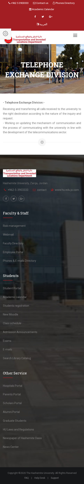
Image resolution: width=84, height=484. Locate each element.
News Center (11, 446)
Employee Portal (13, 252)
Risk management (14, 225)
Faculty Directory (13, 243)
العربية (43, 24)
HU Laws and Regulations (18, 429)
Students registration (16, 305)
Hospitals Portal (12, 385)
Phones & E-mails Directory (19, 260)
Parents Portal (12, 394)
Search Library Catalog (17, 358)
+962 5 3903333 (19, 3)
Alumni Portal (11, 411)
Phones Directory (65, 3)
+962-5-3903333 (18, 189)
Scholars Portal (12, 403)
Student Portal (12, 288)
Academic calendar (15, 297)
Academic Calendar (42, 9)
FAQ (26, 478)
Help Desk (39, 478)
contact (41, 189)
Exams (7, 340)
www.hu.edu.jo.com (67, 189)
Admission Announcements (20, 332)
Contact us (42, 3)
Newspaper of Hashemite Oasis (22, 438)
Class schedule (12, 323)
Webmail (8, 234)
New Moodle (10, 314)
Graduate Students (14, 420)
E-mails (7, 349)
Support (55, 478)
